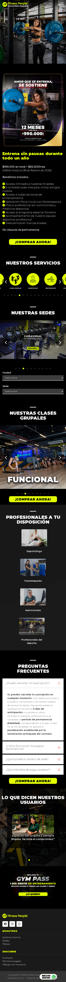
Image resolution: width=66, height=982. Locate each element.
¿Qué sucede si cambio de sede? (27, 759)
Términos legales (11, 961)
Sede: (5, 386)
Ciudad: (6, 372)
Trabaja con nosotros (14, 964)
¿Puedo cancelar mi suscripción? (28, 683)
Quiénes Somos (11, 937)
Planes (6, 944)
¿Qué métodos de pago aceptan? (28, 769)
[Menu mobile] (61, 5)
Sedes (5, 940)
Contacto (7, 957)
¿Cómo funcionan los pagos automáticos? (25, 747)
